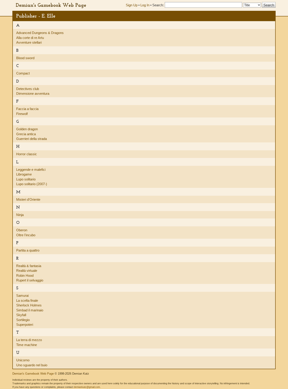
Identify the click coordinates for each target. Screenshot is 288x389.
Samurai (22, 295)
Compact (23, 73)
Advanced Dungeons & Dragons (40, 33)
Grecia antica (26, 134)
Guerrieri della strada (31, 139)
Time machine (26, 345)
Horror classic (26, 154)
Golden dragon (27, 129)
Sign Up (131, 5)
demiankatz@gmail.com (87, 387)
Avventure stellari (29, 42)
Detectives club (27, 89)
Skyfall (21, 315)
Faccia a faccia (27, 109)
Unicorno (22, 360)
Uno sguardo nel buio (31, 365)
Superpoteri (24, 324)
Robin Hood (25, 275)
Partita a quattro (27, 250)
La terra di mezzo (29, 340)
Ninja (20, 215)
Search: (158, 5)
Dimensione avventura (32, 93)
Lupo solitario (26, 179)
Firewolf (22, 114)
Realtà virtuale (26, 270)
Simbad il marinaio (29, 310)
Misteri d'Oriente (28, 199)
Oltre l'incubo (25, 235)
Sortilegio (23, 320)
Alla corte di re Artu (30, 38)
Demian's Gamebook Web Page (51, 5)
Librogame (24, 174)
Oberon (21, 230)
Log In (144, 5)
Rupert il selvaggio (29, 280)
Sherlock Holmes (29, 305)
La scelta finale (27, 300)
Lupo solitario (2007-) (31, 184)
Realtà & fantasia (28, 266)
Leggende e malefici (30, 169)
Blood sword (25, 58)
